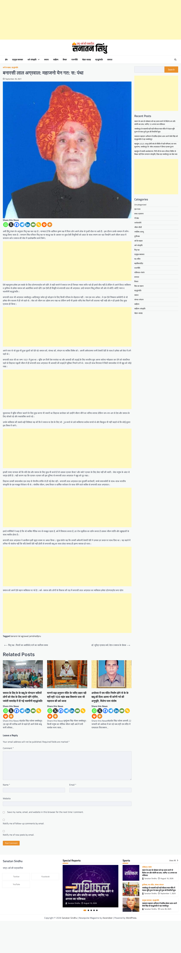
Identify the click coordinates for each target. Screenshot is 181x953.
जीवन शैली (138, 227)
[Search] (175, 60)
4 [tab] (94, 910)
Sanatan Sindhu (74, 903)
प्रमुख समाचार (17, 59)
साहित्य (55, 59)
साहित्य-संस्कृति (139, 308)
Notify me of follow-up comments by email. (23, 823)
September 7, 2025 (168, 893)
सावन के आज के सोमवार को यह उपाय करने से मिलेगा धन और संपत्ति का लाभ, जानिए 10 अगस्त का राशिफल (154, 123)
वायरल (109, 59)
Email (72, 784)
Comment (8, 748)
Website (7, 798)
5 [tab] (97, 910)
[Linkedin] (27, 224)
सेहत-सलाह (86, 59)
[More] (49, 224)
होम (6, 59)
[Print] (44, 224)
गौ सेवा (136, 218)
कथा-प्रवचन (139, 213)
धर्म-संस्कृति (32, 59)
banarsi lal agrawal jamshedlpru (25, 636)
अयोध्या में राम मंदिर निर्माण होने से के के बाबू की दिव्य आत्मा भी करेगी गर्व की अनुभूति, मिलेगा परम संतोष (109, 697)
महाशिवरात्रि (138, 263)
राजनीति (74, 59)
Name (6, 784)
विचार (65, 59)
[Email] (33, 224)
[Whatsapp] (5, 224)
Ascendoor (108, 918)
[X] (11, 224)
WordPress (131, 918)
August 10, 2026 (90, 903)
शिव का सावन (139, 285)
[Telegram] (22, 224)
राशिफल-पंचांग (139, 272)
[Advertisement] (85, 20)
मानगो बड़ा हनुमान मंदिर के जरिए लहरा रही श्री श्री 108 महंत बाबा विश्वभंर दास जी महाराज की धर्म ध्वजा (66, 697)
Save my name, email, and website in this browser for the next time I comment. (45, 812)
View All (172, 860)
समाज (46, 59)
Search (171, 69)
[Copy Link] (38, 224)
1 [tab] (84, 910)
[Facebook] (16, 224)
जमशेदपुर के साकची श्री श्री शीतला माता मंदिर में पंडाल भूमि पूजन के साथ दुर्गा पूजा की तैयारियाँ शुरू (154, 130)
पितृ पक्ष (137, 249)
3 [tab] (91, 910)
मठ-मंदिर (137, 258)
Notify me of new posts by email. (18, 834)
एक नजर (137, 209)
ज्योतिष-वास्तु (139, 231)
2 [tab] (88, 910)
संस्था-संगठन (139, 299)
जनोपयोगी (137, 222)
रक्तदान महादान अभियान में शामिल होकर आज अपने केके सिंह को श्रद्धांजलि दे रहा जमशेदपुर (159, 904)
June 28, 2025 (165, 909)
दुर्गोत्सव (137, 236)
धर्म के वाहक (7, 67)
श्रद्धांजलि (99, 59)
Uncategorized (140, 204)
